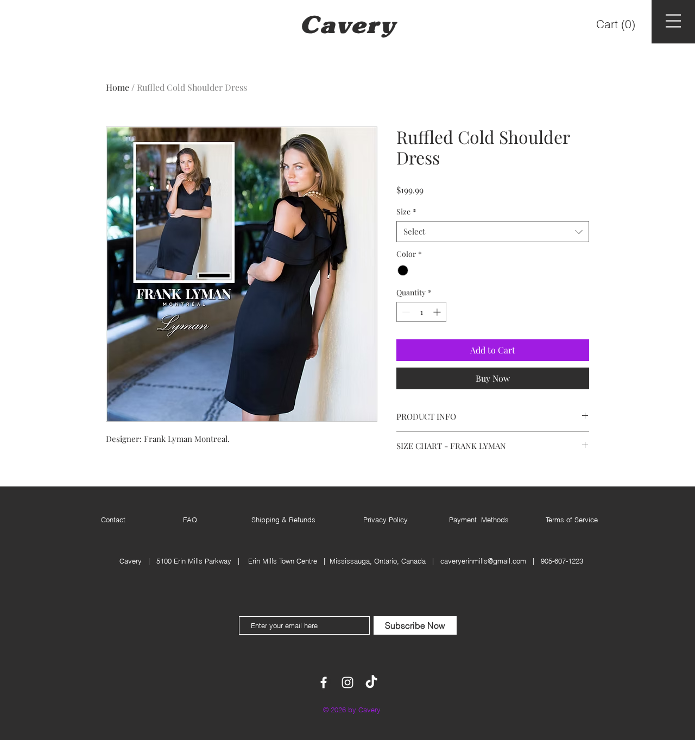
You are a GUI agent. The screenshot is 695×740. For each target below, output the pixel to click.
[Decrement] (405, 311)
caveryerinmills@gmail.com (483, 560)
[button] (616, 24)
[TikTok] (371, 682)
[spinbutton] (421, 311)
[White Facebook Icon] (323, 682)
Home (117, 87)
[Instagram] (347, 682)
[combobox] (492, 231)
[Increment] (438, 311)
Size (406, 211)
